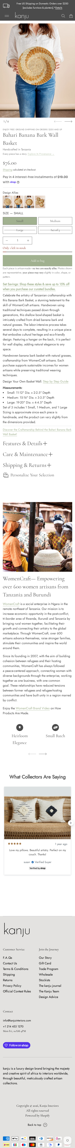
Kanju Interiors (49, 1106)
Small (19, 221)
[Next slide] (68, 121)
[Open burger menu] (7, 16)
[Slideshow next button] (71, 823)
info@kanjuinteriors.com (17, 1020)
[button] (63, 16)
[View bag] (71, 16)
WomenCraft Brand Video (33, 708)
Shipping (7, 169)
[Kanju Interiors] (21, 16)
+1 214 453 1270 (13, 1026)
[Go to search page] (63, 16)
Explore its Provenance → (41, 154)
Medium (55, 221)
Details (58, 7)
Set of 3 (55, 230)
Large (19, 230)
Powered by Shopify (37, 1115)
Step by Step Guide (55, 381)
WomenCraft (11, 604)
